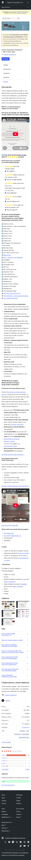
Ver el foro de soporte (8, 785)
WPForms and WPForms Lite (12, 293)
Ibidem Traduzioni (18, 586)
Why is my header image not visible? (12, 640)
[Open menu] (28, 2)
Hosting (4, 800)
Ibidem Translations (9, 581)
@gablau (24, 584)
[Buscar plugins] (18, 18)
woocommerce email (24, 737)
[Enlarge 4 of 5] (27, 603)
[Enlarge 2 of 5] (13, 612)
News (3, 798)
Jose (24, 579)
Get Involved (20, 808)
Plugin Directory (6, 7)
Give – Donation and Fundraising (13, 257)
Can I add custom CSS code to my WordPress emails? (10, 669)
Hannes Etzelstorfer (10, 54)
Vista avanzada (6, 742)
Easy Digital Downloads (10, 298)
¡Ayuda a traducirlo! (22, 13)
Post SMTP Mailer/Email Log (12, 536)
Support (4, 811)
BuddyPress (7, 255)
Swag (18, 817)
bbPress (5, 828)
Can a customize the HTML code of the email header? (10, 657)
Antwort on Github (23, 553)
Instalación (6, 73)
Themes (18, 798)
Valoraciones (7, 69)
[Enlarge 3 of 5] (13, 620)
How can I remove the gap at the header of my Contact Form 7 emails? (13, 651)
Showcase (19, 795)
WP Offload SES (9, 533)
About (3, 795)
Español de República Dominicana (15, 838)
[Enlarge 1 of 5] (13, 603)
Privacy (4, 803)
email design (17, 734)
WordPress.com (7, 822)
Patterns (18, 803)
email (27, 731)
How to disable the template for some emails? (9, 675)
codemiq (7, 700)
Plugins (18, 800)
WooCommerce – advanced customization (16, 296)
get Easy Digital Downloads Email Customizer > (15, 486)
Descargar (6, 59)
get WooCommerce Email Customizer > (13, 454)
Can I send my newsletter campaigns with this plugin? (9, 645)
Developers (5, 814)
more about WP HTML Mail (10, 525)
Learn (3, 808)
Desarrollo (6, 77)
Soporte (5, 81)
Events (18, 811)
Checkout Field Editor (17, 424)
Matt (4, 825)
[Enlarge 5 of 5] (27, 611)
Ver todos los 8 (25, 727)
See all (27, 769)
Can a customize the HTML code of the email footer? (10, 663)
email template (25, 734)
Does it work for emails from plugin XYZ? (8, 634)
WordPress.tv (6, 817)
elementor (22, 731)
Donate (19, 814)
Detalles (5, 65)
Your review (5, 769)
